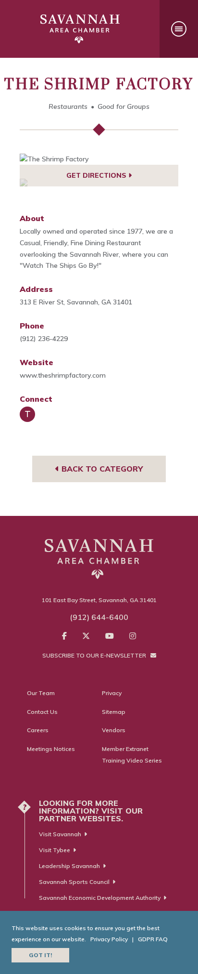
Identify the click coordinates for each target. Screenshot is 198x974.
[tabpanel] (99, 159)
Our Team (41, 693)
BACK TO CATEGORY (101, 469)
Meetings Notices (51, 748)
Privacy (112, 693)
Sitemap (113, 711)
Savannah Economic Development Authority (100, 897)
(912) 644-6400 (99, 617)
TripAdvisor (27, 414)
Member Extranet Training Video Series (132, 754)
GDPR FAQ (153, 939)
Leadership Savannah (69, 865)
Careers (38, 730)
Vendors (113, 730)
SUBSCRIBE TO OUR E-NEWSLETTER (95, 655)
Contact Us (42, 711)
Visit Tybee (54, 850)
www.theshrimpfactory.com (63, 375)
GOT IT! (40, 955)
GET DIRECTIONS (97, 175)
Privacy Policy (109, 939)
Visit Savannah (60, 834)
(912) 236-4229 (44, 338)
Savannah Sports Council (74, 881)
